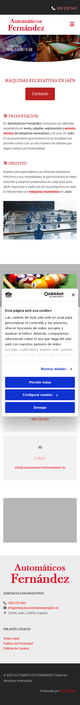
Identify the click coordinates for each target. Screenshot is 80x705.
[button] (40, 94)
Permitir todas (40, 382)
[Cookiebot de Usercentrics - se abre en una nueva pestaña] (47, 295)
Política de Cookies (16, 648)
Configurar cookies (37, 395)
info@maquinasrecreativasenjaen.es (40, 467)
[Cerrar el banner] (73, 294)
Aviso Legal (11, 638)
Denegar (40, 407)
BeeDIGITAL (68, 691)
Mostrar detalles (53, 369)
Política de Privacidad (18, 643)
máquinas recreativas (44, 191)
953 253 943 (67, 8)
